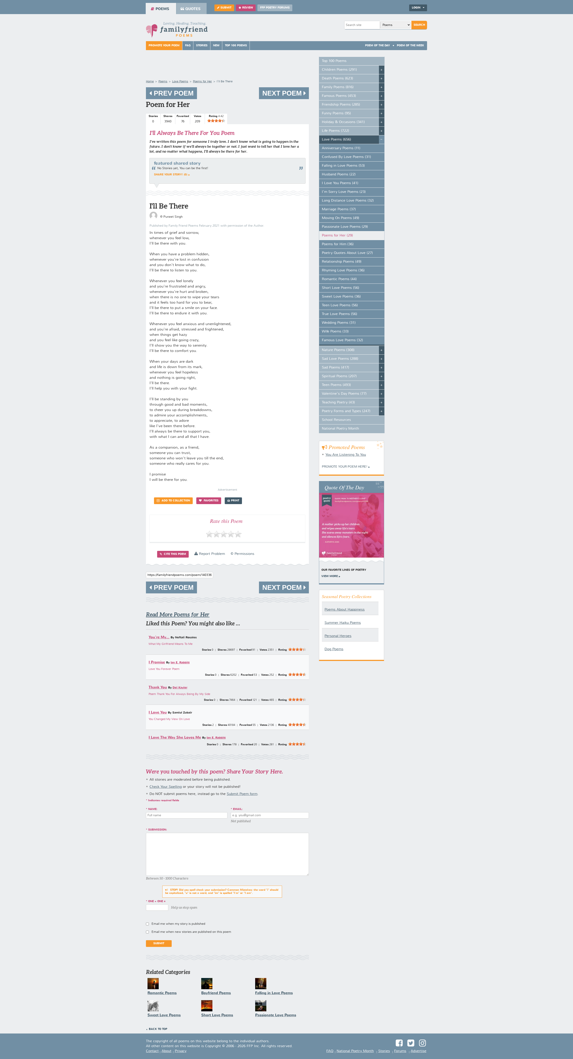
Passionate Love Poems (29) (345, 227)
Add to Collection (175, 500)
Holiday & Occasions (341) (343, 122)
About (166, 1051)
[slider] (216, 120)
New (216, 45)
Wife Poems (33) (335, 331)
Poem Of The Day (377, 45)
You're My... (159, 637)
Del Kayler (180, 687)
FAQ (187, 45)
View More (329, 576)
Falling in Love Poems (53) (343, 166)
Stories (201, 45)
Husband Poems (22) (339, 174)
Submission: (157, 830)
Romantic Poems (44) (339, 279)
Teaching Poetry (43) (338, 402)
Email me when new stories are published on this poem (191, 931)
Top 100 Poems (236, 45)
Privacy (180, 1051)
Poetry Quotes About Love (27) (347, 253)
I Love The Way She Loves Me (175, 737)
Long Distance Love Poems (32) (348, 200)
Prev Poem (173, 93)
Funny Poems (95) (336, 113)
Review (247, 7)
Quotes (193, 9)
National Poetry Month (340, 428)
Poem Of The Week (410, 45)
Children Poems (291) (339, 70)
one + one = (157, 901)
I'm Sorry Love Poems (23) (344, 192)
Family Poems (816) (338, 87)
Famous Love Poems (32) (342, 340)
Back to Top (158, 1029)
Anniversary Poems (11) (341, 148)
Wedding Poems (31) (339, 323)
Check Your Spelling (166, 787)
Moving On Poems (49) (340, 218)
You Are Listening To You (345, 455)
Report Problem (211, 554)
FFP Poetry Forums (275, 7)
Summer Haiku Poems (343, 623)
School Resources (336, 420)
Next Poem (283, 93)
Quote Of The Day (344, 487)
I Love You (158, 712)
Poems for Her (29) (337, 235)
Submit (225, 7)
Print (235, 500)
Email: (238, 809)
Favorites (210, 500)
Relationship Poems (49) (341, 262)
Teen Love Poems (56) (340, 305)
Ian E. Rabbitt (180, 662)
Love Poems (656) (336, 139)
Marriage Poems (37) (339, 209)
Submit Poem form (242, 794)
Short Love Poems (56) (340, 288)
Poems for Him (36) (338, 244)
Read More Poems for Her (178, 615)
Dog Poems (334, 649)
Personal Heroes (338, 636)
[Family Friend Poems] (177, 31)
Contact (152, 1051)
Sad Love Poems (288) (340, 359)
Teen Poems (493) (336, 385)
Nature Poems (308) (338, 350)
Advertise (418, 1051)
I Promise (157, 662)
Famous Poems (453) (339, 96)
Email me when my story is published (178, 923)
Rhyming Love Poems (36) (343, 270)
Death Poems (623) (337, 78)
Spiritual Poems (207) (339, 376)
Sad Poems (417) (335, 367)
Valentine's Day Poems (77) (344, 394)
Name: (152, 809)
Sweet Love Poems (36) (341, 296)
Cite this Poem (174, 554)
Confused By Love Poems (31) (346, 157)
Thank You (158, 687)
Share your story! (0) (170, 174)
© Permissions (242, 554)
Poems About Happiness (345, 610)
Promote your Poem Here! (344, 466)
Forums (400, 1051)
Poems (162, 9)
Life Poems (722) (335, 131)
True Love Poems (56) (339, 314)
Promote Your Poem (164, 45)
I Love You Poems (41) (340, 183)
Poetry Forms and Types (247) (346, 411)
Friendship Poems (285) (341, 105)
